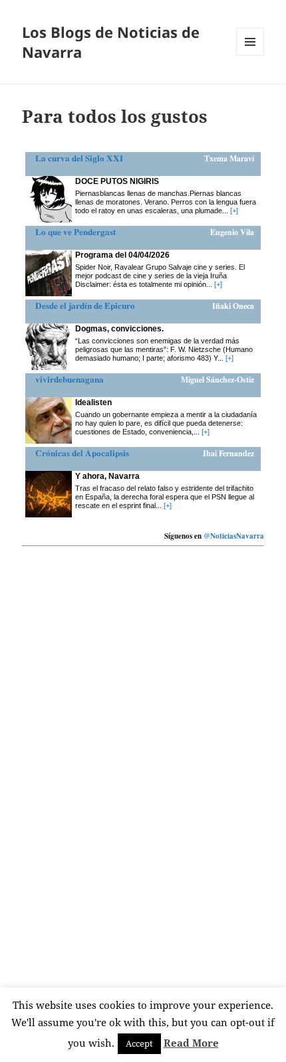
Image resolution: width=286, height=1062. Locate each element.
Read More (191, 1042)
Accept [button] (139, 1043)
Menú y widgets (250, 55)
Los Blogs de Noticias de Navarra (111, 42)
